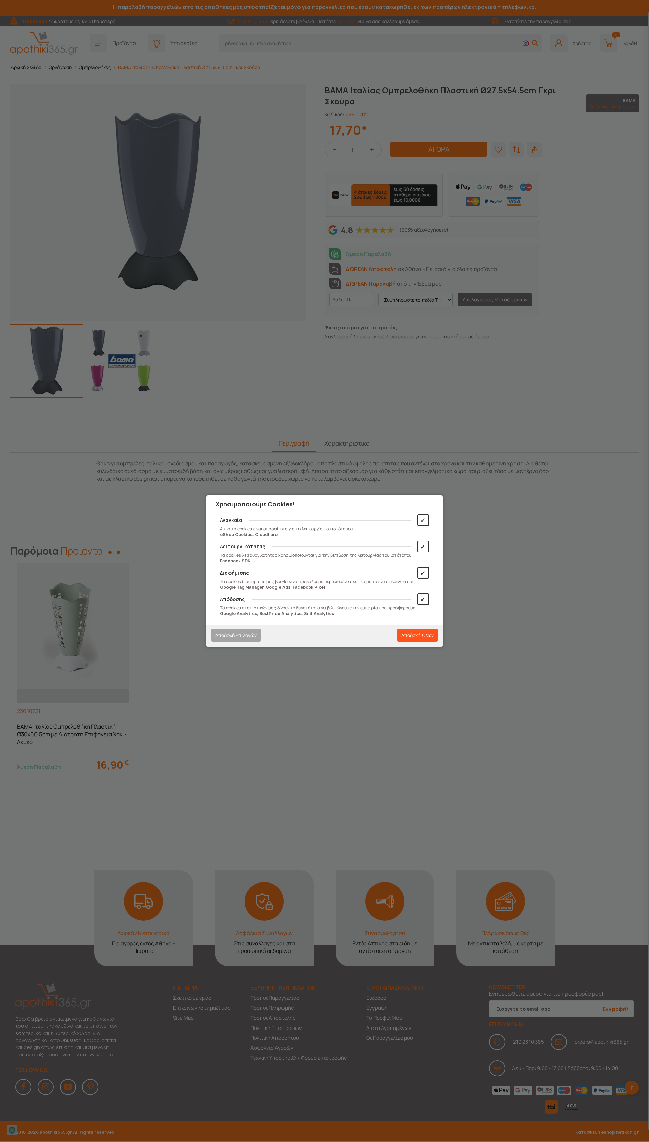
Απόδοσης (232, 599)
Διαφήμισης (234, 572)
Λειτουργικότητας (242, 546)
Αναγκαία (231, 520)
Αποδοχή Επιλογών (236, 635)
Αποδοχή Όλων (417, 635)
